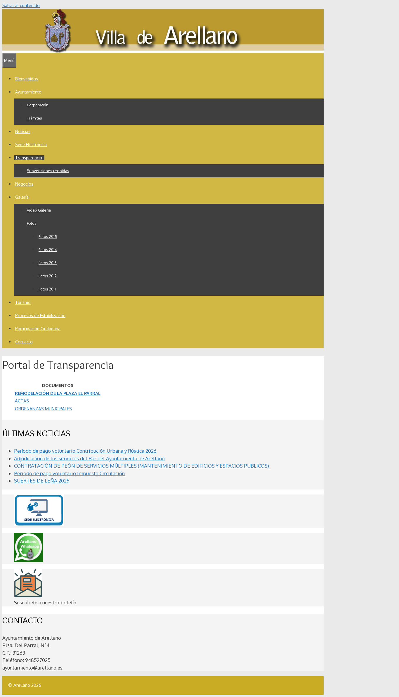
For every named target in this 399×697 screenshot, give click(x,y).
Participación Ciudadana (37, 328)
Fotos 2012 (48, 276)
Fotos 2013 (48, 262)
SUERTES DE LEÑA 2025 (42, 481)
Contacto (24, 341)
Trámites (34, 118)
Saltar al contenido (21, 5)
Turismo (23, 302)
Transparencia (28, 157)
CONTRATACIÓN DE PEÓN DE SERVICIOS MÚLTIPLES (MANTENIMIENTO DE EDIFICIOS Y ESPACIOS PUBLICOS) (141, 466)
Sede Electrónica (31, 144)
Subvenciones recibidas (48, 170)
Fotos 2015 (48, 236)
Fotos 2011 (47, 289)
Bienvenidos (26, 78)
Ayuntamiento (28, 91)
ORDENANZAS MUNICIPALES (43, 408)
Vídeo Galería (39, 210)
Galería (22, 197)
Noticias (22, 131)
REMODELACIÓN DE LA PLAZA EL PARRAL (57, 393)
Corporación (37, 105)
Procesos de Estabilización (40, 315)
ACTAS (22, 401)
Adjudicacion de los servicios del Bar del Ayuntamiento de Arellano (89, 458)
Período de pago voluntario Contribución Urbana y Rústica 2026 (85, 451)
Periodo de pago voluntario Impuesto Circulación (69, 473)
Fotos (32, 223)
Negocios (24, 183)
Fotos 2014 (48, 249)
